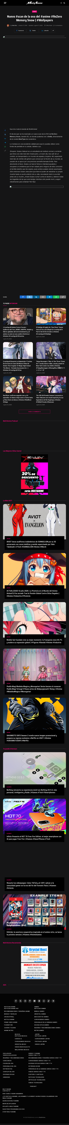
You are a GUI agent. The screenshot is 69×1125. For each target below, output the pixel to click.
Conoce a (18, 1038)
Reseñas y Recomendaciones (13, 1058)
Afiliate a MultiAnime (11, 1106)
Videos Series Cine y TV (36, 1071)
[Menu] (5, 3)
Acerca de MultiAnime (11, 1101)
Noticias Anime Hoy (11, 1008)
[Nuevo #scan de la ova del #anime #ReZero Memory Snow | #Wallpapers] (34, 37)
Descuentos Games (41, 1016)
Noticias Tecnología (36, 1077)
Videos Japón (40, 1044)
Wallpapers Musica (22, 1049)
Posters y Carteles (35, 1074)
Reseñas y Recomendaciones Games (47, 1027)
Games (36, 1006)
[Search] (64, 3)
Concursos (7, 1060)
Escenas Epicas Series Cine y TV (40, 1063)
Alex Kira (14, 25)
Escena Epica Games (41, 1025)
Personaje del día (9, 1066)
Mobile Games (39, 1011)
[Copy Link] (5, 151)
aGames (9, 787)
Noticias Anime (9, 1006)
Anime (34, 11)
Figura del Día (8, 1063)
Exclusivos (7, 1053)
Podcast (33, 1086)
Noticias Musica (21, 1036)
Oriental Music (20, 1044)
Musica (17, 1034)
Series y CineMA (34, 1053)
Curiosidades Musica (22, 1041)
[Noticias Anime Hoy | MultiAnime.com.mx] (34, 3)
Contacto (6, 1091)
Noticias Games (40, 1008)
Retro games (39, 1030)
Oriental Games (40, 1014)
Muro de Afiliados (9, 1103)
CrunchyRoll (9, 1016)
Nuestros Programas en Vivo (14, 1109)
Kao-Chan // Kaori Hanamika (13, 1093)
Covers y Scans (10, 1027)
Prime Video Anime (10, 1022)
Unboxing (6, 1077)
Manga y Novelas (10, 1014)
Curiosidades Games (41, 1019)
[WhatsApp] (5, 146)
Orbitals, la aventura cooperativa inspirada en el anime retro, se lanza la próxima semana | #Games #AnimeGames (34, 933)
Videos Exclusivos (10, 1055)
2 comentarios (58, 25)
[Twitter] (5, 134)
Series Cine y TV (34, 1055)
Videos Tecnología (35, 1082)
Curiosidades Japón (42, 1038)
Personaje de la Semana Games (45, 1022)
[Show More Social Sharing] (53, 30)
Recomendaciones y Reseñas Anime (17, 1011)
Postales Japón (41, 1041)
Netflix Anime (9, 1019)
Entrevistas (7, 1069)
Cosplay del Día (8, 1071)
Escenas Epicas (8, 1074)
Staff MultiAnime (9, 1111)
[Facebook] (5, 130)
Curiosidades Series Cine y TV (39, 1060)
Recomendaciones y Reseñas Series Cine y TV (45, 1058)
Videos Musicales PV (22, 1047)
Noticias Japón (40, 1036)
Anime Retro (8, 1030)
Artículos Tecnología (36, 1080)
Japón (37, 1034)
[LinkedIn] (5, 138)
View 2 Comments (34, 411)
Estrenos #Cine (34, 1066)
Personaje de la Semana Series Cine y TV (43, 1069)
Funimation (8, 1025)
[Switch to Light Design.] (61, 3)
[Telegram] (5, 142)
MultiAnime (7, 1089)
